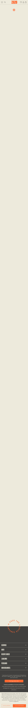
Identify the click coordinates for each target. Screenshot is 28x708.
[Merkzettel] (21, 2)
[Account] (23, 2)
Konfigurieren (6, 705)
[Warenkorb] (26, 2)
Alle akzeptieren (19, 705)
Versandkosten (18, 676)
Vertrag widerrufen (14, 681)
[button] (2, 2)
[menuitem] (2, 2)
